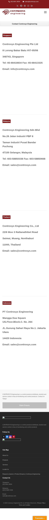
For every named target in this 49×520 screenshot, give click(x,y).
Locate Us (6, 469)
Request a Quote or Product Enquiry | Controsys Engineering (21, 474)
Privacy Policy (41, 503)
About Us (5, 455)
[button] (45, 12)
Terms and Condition (24, 505)
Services (5, 465)
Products (5, 460)
